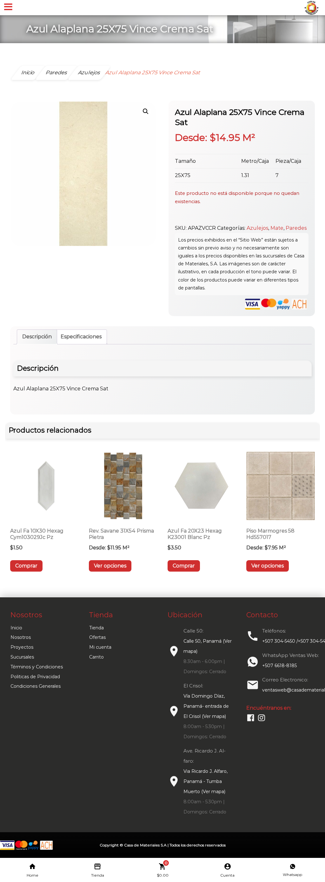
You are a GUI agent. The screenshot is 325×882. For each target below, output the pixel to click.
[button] (145, 111)
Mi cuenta (100, 647)
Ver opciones (110, 566)
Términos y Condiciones (36, 667)
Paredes (296, 228)
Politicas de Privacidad (35, 677)
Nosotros (20, 637)
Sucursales (22, 657)
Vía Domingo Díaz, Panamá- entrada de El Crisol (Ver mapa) (206, 706)
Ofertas (97, 637)
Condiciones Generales (35, 686)
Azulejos (257, 228)
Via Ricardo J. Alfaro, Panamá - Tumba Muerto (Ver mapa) (205, 781)
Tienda (96, 628)
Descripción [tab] (37, 337)
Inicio (16, 628)
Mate (276, 228)
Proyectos (21, 647)
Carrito (96, 657)
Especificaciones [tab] (81, 337)
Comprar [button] (26, 566)
